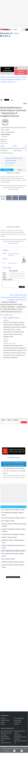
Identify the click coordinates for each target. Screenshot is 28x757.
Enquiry (2, 722)
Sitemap (3, 724)
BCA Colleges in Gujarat (8, 521)
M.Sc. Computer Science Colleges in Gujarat (13, 550)
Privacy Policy (17, 720)
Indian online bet (5, 737)
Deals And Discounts (6, 742)
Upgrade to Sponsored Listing (13, 158)
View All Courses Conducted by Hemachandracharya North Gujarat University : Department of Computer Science (14, 297)
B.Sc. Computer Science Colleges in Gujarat (13, 509)
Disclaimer (16, 724)
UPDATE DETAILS (4, 239)
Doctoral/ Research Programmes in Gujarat (13, 534)
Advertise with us (5, 720)
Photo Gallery (17, 735)
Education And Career (6, 733)
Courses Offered (8, 146)
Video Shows (4, 735)
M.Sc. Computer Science (7, 315)
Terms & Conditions (19, 718)
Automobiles (17, 738)
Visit (9, 267)
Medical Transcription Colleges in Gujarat (13, 562)
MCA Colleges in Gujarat (8, 559)
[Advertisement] (14, 14)
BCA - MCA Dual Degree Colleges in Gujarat (13, 518)
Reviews (5, 136)
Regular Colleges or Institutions (9, 77)
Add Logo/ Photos (10, 163)
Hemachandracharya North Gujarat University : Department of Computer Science (14, 471)
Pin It (12, 100)
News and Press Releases (7, 731)
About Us (3, 718)
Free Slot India (17, 722)
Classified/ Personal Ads (20, 737)
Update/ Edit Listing (10, 160)
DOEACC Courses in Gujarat (9, 537)
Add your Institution (21, 72)
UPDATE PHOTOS (5, 185)
